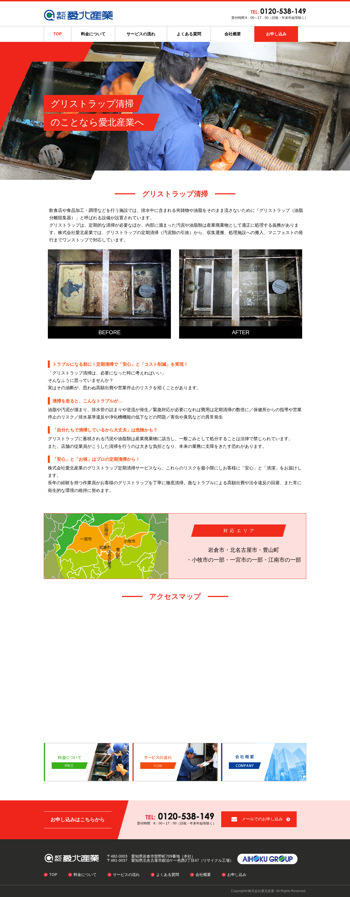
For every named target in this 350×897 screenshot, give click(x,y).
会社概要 (232, 34)
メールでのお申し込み (262, 819)
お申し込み (276, 33)
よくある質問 (189, 34)
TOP (57, 34)
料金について (93, 34)
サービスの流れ (141, 34)
